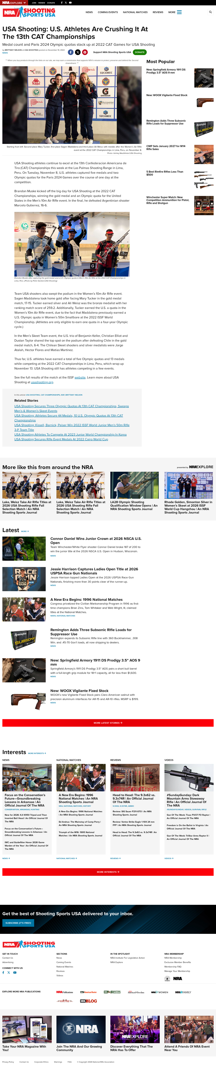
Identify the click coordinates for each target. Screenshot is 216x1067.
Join (34, 2)
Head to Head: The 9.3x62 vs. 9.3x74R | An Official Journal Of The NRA (134, 798)
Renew (41, 2)
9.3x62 (116, 806)
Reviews (158, 12)
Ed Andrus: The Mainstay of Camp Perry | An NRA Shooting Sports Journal (80, 823)
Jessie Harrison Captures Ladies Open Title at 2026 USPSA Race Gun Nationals (94, 571)
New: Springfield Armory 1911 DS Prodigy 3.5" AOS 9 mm (95, 662)
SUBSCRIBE (18, 923)
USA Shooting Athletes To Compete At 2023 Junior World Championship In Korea (70, 434)
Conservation (12, 809)
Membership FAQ (172, 966)
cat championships (50, 394)
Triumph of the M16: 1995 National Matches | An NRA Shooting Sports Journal (80, 834)
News (89, 12)
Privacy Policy (8, 1062)
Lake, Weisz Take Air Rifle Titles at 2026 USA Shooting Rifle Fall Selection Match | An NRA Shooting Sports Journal (26, 507)
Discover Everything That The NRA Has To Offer (131, 1048)
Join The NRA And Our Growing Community (79, 1048)
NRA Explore (116, 962)
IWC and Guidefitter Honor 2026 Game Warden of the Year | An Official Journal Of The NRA (26, 846)
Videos (168, 760)
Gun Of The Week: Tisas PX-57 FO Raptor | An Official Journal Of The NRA (188, 816)
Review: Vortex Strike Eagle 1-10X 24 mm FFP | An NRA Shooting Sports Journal (133, 823)
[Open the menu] (179, 11)
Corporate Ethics (41, 1062)
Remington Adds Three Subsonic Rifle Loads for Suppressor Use (91, 632)
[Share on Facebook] (70, 51)
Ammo (131, 806)
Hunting (35, 809)
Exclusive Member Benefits (177, 962)
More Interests (36, 753)
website (80, 377)
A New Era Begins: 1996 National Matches (86, 599)
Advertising (7, 962)
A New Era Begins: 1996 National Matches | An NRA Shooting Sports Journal (78, 798)
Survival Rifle (199, 809)
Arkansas (25, 809)
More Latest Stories (121, 723)
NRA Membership (173, 958)
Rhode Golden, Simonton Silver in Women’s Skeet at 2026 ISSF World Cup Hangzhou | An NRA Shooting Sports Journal (188, 507)
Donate (51, 2)
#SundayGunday (175, 809)
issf (63, 394)
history (87, 806)
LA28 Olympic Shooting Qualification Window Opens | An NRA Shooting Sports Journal (134, 505)
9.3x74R (123, 806)
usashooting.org (42, 382)
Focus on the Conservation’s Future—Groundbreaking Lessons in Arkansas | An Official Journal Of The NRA (25, 800)
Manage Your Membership (177, 971)
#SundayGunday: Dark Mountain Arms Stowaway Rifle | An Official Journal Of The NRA (186, 800)
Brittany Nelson (73, 394)
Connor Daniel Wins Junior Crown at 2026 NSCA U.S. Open (96, 541)
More (24, 531)
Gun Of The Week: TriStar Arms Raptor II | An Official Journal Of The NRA (188, 837)
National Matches (135, 12)
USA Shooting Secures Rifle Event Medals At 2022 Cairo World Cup (61, 439)
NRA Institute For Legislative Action (127, 958)
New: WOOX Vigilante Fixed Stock (79, 691)
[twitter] (77, 51)
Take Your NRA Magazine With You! (24, 1048)
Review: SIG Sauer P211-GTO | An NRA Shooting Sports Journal (132, 813)
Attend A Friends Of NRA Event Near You (187, 1048)
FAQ (69, 1062)
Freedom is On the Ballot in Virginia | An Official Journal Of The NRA (187, 827)
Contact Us (7, 958)
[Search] (210, 12)
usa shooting (33, 394)
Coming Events (108, 12)
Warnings (58, 1062)
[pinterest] (84, 51)
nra (61, 806)
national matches (73, 806)
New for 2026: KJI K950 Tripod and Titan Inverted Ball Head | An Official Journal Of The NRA (26, 818)
